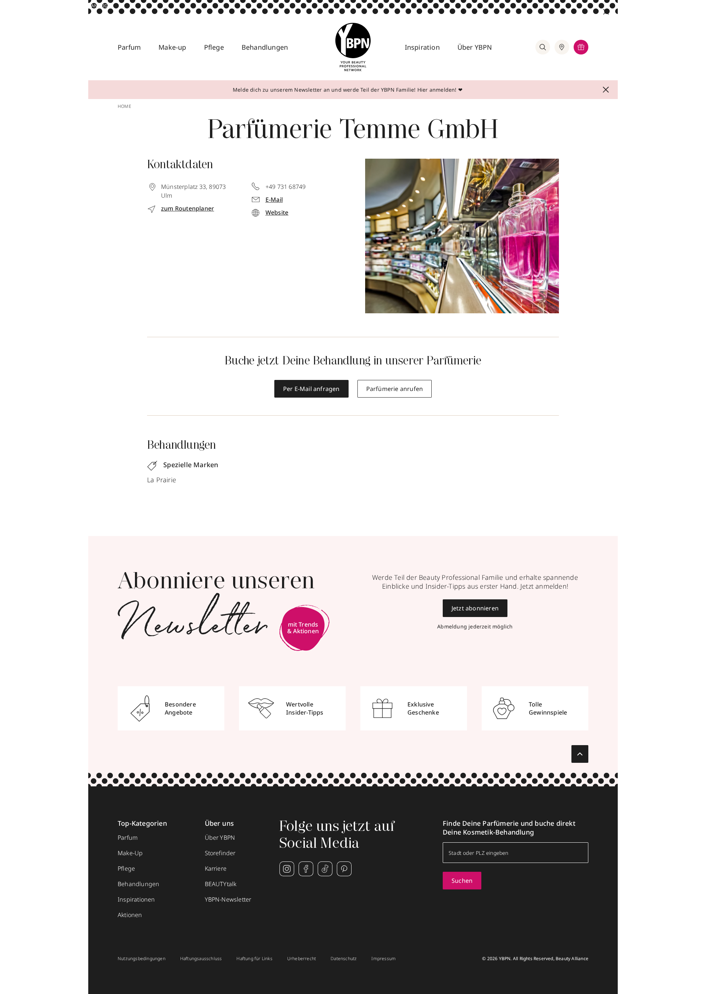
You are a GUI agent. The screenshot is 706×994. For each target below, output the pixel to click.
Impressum (383, 959)
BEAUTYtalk (221, 884)
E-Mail (274, 199)
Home (124, 106)
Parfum (129, 47)
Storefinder (220, 853)
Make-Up (130, 853)
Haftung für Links (254, 959)
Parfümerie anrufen (394, 389)
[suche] (542, 47)
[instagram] (286, 868)
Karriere (216, 868)
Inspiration (422, 47)
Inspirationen (136, 899)
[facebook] (306, 868)
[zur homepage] (353, 47)
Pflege (214, 47)
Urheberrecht (301, 959)
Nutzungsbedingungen (141, 959)
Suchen (462, 881)
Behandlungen (265, 47)
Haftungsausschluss (201, 959)
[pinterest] (344, 868)
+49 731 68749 (285, 187)
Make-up (172, 47)
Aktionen (130, 915)
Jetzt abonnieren (475, 608)
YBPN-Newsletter (228, 899)
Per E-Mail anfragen (311, 389)
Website (276, 212)
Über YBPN (474, 47)
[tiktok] (325, 868)
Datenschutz (344, 959)
